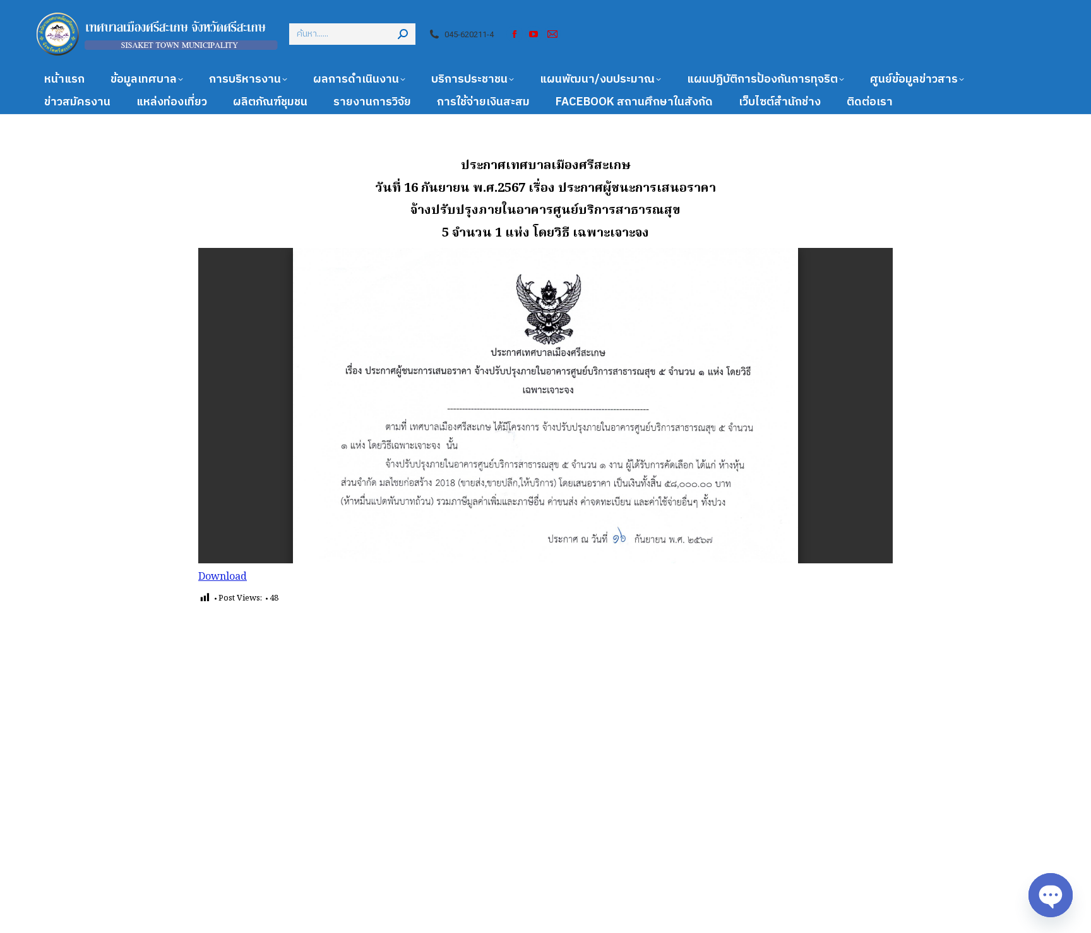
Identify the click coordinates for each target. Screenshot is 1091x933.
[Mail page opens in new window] (552, 34)
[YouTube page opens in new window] (533, 34)
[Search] (403, 34)
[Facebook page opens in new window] (514, 34)
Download (222, 577)
